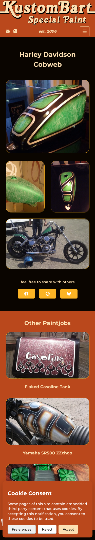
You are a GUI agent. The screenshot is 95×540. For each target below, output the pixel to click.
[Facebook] (26, 294)
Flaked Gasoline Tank (47, 386)
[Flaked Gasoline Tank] (47, 355)
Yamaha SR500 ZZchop (47, 453)
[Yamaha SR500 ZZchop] (47, 421)
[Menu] (84, 31)
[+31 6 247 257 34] (15, 31)
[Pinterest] (47, 294)
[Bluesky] (69, 294)
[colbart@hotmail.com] (8, 31)
